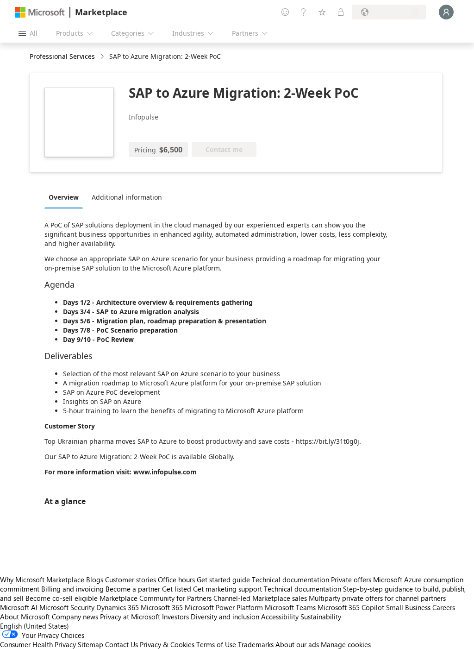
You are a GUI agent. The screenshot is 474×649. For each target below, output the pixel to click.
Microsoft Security (66, 607)
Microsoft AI (18, 607)
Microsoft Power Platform (224, 607)
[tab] (65, 197)
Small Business (408, 607)
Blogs (94, 579)
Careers (443, 607)
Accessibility (280, 616)
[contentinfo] (103, 56)
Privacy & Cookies (167, 644)
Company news (75, 616)
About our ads (297, 644)
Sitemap (90, 644)
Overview (64, 197)
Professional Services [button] (62, 56)
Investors (175, 616)
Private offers (351, 579)
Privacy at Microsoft (130, 616)
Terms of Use (216, 644)
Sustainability (320, 616)
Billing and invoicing (72, 588)
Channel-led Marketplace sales (260, 598)
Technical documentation (290, 579)
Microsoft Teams (290, 607)
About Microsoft (25, 616)
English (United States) (34, 625)
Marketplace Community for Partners (156, 598)
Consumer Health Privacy (38, 644)
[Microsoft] (40, 12)
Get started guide (223, 579)
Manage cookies (346, 644)
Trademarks (256, 644)
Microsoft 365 (162, 607)
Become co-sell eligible (61, 598)
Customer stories (130, 579)
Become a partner (133, 588)
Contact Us (121, 644)
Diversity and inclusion (225, 616)
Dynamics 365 (117, 607)
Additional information (127, 197)
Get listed (176, 588)
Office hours (176, 579)
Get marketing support (227, 588)
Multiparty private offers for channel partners (377, 598)
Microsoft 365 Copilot (351, 607)
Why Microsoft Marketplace (42, 579)
